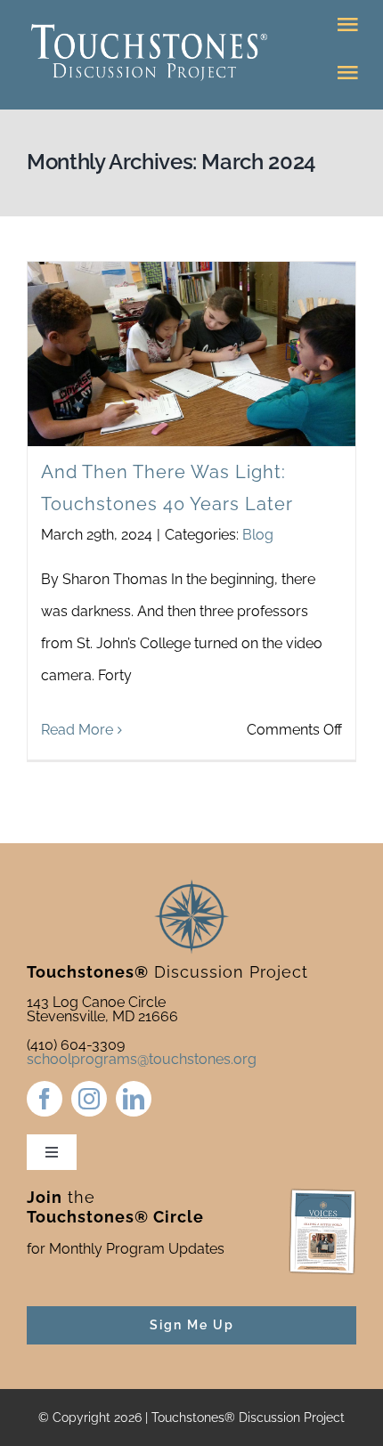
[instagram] (89, 1099)
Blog (257, 534)
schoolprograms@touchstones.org (142, 1059)
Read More (77, 729)
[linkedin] (133, 1099)
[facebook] (44, 1099)
